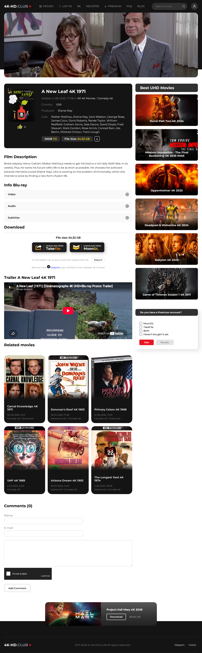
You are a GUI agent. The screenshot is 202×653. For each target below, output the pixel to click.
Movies (47, 6)
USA (59, 104)
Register (92, 6)
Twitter (192, 645)
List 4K (67, 6)
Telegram (55, 267)
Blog (141, 6)
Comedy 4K (105, 98)
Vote (146, 342)
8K (79, 6)
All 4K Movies (86, 98)
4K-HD (16, 6)
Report (98, 259)
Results (165, 342)
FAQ (129, 6)
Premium (114, 6)
